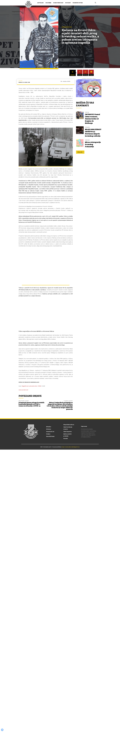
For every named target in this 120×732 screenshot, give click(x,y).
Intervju (87, 112)
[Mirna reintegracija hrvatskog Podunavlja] (80, 135)
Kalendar (87, 132)
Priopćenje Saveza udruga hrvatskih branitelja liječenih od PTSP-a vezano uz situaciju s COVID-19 (31, 404)
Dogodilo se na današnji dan (29, 386)
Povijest (68, 2)
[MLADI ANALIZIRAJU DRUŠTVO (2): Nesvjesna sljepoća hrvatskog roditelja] (80, 125)
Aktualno (40, 2)
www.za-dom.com (24, 82)
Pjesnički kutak (78, 2)
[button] (95, 3)
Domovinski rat (58, 2)
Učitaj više (79, 144)
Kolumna (48, 2)
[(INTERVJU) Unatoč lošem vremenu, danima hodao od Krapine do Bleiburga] (80, 115)
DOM (39, 386)
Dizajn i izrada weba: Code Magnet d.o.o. (71, 447)
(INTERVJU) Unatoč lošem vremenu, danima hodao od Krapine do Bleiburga (93, 115)
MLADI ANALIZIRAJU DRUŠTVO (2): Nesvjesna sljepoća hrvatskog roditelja (92, 126)
